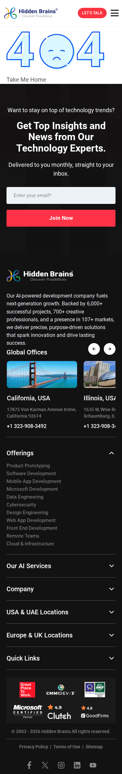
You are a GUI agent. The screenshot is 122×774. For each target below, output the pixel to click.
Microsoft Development (32, 489)
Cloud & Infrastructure (30, 544)
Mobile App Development (34, 481)
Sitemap (94, 746)
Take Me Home (26, 79)
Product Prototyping (28, 466)
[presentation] (94, 349)
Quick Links (23, 658)
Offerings (20, 453)
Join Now (61, 218)
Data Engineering (25, 497)
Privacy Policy (33, 746)
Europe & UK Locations (40, 635)
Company (20, 589)
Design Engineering (27, 512)
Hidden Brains (56, 731)
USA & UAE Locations (37, 612)
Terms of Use (66, 746)
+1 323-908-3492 (27, 426)
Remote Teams (23, 536)
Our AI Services (29, 566)
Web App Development (31, 520)
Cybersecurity (21, 505)
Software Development (31, 473)
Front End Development (32, 528)
